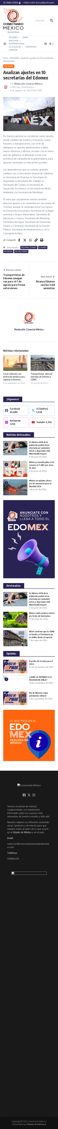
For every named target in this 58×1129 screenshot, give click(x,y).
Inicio (5, 58)
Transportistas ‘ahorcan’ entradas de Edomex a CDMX (42, 376)
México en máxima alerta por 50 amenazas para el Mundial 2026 (40, 483)
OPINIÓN (13, 50)
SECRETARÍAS (21, 251)
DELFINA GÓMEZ (29, 247)
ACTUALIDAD (15, 46)
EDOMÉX (13, 37)
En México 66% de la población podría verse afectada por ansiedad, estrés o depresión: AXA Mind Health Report (39, 448)
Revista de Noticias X (36, 1124)
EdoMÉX (43, 247)
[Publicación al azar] (45, 43)
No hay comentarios (23, 87)
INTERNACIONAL (16, 43)
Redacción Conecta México (28, 83)
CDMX (25, 37)
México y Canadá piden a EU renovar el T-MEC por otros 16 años (41, 465)
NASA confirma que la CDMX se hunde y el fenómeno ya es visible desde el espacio (41, 634)
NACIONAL (14, 40)
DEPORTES (31, 46)
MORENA (8, 251)
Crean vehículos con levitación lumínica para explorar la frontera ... (14, 376)
